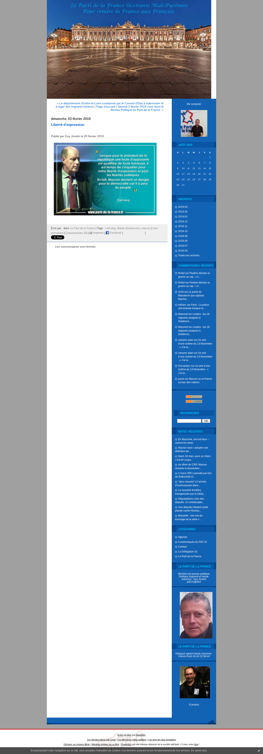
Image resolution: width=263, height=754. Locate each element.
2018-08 (183, 240)
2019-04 (183, 206)
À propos (194, 704)
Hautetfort (140, 735)
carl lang (110, 228)
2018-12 (183, 221)
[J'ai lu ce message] (259, 750)
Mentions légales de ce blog (105, 744)
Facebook (115, 232)
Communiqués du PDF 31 (192, 542)
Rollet (181, 273)
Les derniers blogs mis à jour (101, 739)
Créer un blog (124, 735)
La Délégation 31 (187, 551)
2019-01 (183, 216)
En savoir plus (199, 750)
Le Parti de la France (189, 556)
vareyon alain (185, 340)
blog (196, 744)
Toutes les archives (189, 255)
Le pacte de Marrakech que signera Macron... (191, 295)
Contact (182, 546)
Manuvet (183, 314)
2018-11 (182, 226)
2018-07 (183, 245)
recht (181, 291)
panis (181, 378)
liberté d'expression (128, 228)
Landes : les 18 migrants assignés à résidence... (194, 317)
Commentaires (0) (76, 232)
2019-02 (183, 211)
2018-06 (183, 250)
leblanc (182, 304)
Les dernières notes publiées (132, 739)
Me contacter (194, 104)
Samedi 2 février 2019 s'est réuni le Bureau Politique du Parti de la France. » (137, 108)
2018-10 (183, 231)
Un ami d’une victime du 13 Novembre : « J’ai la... (195, 343)
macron (146, 228)
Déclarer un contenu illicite (77, 744)
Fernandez (184, 365)
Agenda (182, 537)
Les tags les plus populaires (162, 739)
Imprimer (98, 232)
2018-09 (183, 236)
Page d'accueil (105, 106)
